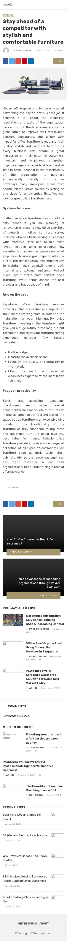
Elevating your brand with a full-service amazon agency (44, 738)
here (48, 198)
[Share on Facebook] (5, 61)
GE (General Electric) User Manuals (25, 835)
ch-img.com (44, 933)
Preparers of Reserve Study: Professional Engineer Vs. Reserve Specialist (28, 766)
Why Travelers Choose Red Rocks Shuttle (25, 858)
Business (8, 15)
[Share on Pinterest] (24, 61)
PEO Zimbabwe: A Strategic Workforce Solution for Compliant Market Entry (42, 677)
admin (33, 688)
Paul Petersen (39, 629)
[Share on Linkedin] (31, 61)
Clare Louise (23, 50)
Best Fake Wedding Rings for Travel (22, 817)
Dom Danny (36, 795)
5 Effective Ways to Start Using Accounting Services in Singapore (44, 647)
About (44, 923)
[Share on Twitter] (12, 61)
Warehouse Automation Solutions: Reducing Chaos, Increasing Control (45, 620)
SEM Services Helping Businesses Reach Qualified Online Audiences (25, 878)
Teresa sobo (37, 747)
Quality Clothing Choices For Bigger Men (26, 899)
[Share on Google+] (18, 61)
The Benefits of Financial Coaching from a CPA (44, 788)
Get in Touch (27, 923)
